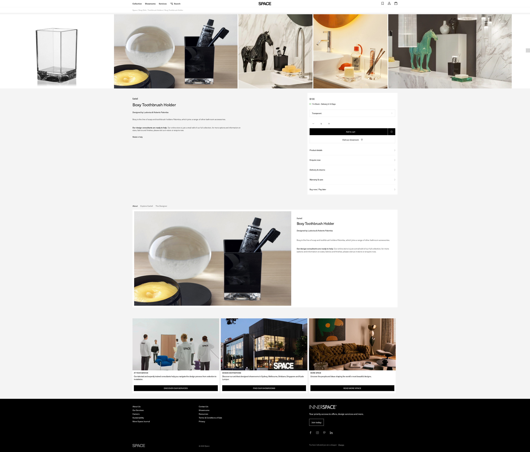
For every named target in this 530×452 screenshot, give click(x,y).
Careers (136, 413)
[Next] (528, 50)
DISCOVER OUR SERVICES (176, 388)
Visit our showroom (350, 139)
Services (163, 3)
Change (341, 445)
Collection (137, 3)
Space (134, 10)
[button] (382, 4)
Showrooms (150, 3)
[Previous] (2, 50)
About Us (136, 406)
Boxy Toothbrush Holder (174, 10)
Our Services (138, 410)
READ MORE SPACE (352, 388)
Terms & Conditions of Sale (210, 417)
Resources (203, 413)
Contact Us (203, 406)
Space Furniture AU (265, 3)
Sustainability (138, 417)
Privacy (202, 421)
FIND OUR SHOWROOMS (264, 388)
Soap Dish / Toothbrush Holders (151, 10)
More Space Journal (141, 421)
